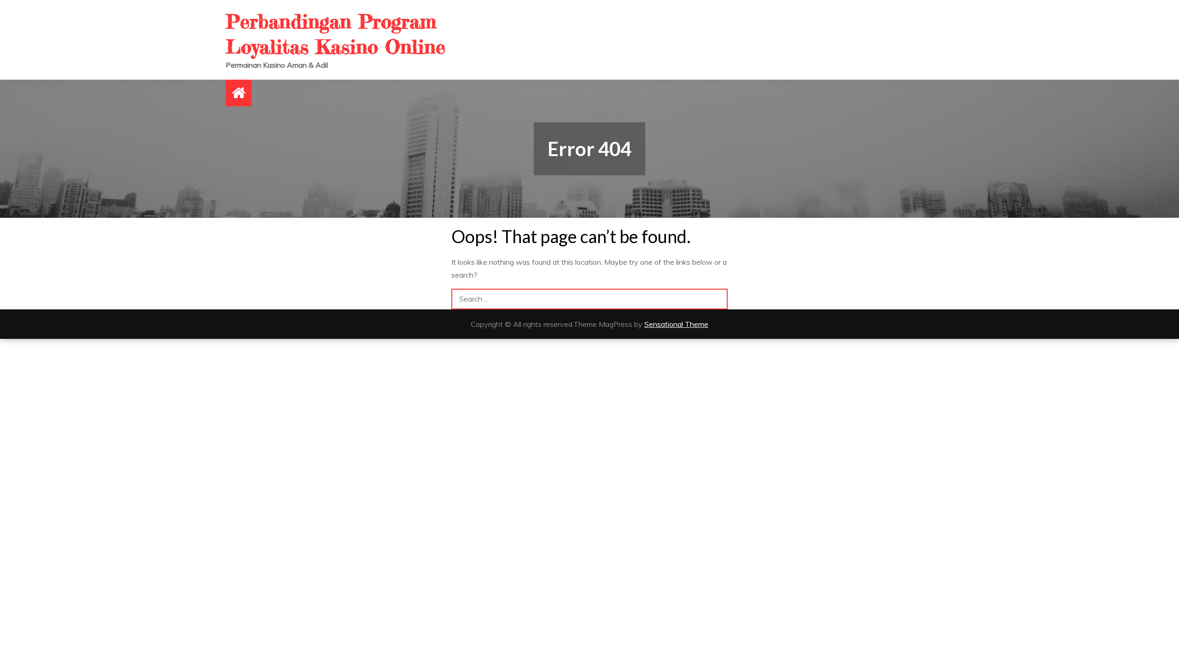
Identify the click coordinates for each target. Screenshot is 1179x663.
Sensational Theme (676, 324)
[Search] (717, 299)
